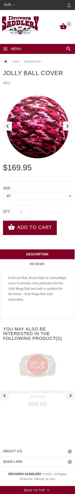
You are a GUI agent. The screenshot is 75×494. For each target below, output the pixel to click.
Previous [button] (7, 126)
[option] (37, 126)
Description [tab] (37, 254)
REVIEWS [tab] (37, 264)
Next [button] (67, 126)
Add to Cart (34, 227)
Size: (7, 188)
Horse (16, 61)
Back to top (35, 490)
